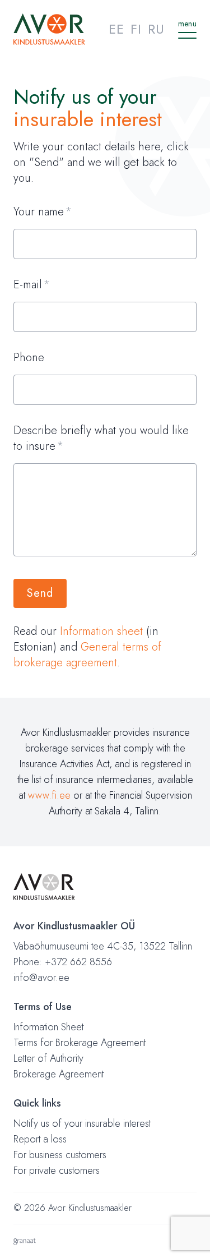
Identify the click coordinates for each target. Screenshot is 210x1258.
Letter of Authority (48, 1058)
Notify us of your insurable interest (82, 1123)
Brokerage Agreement (58, 1074)
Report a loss (40, 1139)
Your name (38, 212)
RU (156, 29)
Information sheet (101, 631)
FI (135, 29)
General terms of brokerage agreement (87, 655)
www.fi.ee (49, 795)
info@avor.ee (41, 977)
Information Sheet (48, 1027)
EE (116, 29)
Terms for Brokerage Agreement (79, 1042)
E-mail (27, 285)
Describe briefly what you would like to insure (101, 438)
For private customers (56, 1170)
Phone (28, 358)
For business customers (59, 1155)
